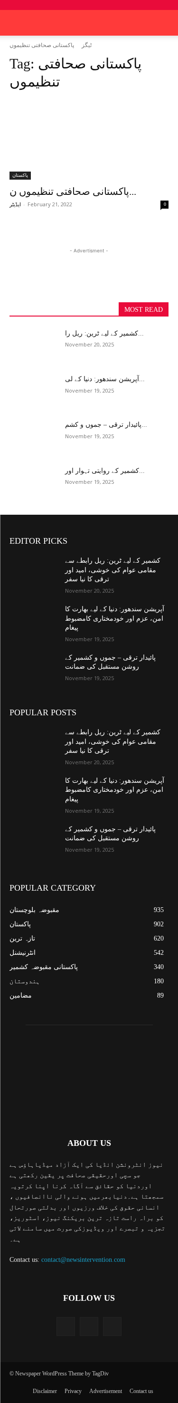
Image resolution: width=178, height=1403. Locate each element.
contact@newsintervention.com (83, 1259)
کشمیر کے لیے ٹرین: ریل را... (104, 333)
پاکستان (20, 175)
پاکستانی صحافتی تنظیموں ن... (72, 191)
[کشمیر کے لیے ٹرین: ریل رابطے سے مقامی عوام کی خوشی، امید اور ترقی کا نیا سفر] (33, 345)
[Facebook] (65, 1326)
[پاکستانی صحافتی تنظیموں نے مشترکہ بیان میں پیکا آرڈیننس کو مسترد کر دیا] (89, 140)
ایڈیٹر (15, 204)
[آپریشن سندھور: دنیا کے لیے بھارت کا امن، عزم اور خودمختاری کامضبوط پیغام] (33, 391)
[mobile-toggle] (16, 23)
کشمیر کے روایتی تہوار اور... (105, 470)
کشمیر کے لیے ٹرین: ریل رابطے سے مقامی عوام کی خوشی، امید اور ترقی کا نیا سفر (112, 570)
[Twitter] (89, 1326)
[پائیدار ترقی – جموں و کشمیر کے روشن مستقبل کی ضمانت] (33, 436)
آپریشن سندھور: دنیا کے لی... (105, 379)
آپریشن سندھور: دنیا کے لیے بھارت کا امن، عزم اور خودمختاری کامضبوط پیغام (114, 618)
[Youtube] (112, 1326)
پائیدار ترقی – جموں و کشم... (106, 424)
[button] (164, 23)
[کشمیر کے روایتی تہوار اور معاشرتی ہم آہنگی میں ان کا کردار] (33, 483)
